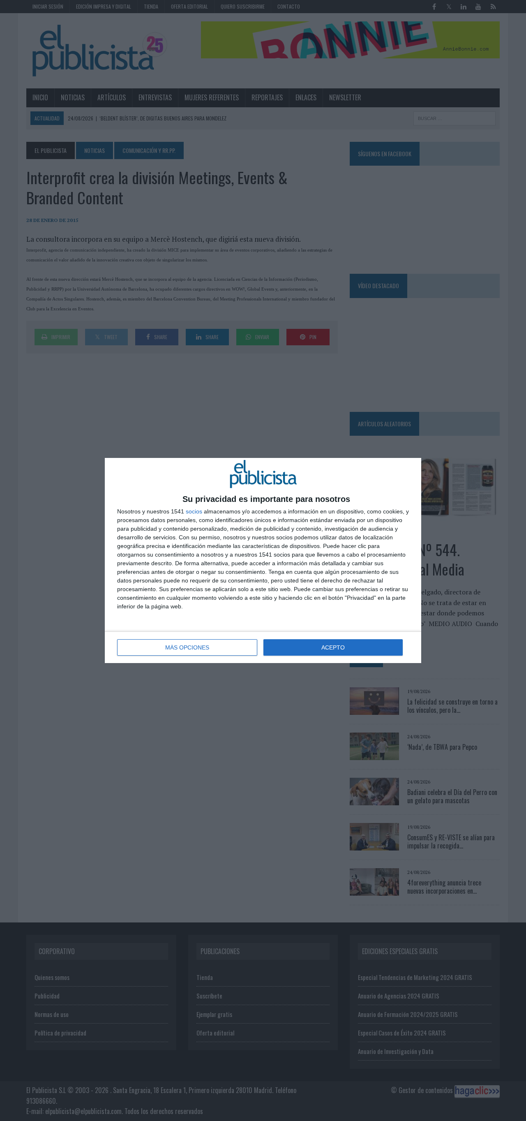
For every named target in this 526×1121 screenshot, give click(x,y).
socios (194, 511)
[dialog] (263, 560)
